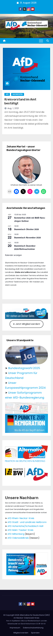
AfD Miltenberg (15, 534)
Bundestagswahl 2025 (24, 368)
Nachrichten (18, 94)
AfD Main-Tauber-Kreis (20, 530)
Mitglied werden (20, 632)
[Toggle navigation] (41, 41)
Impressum (15, 627)
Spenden (35, 632)
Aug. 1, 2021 (13, 108)
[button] (47, 40)
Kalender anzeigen (13, 255)
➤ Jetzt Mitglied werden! (26, 324)
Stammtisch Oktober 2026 (26, 229)
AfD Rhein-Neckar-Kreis (20, 518)
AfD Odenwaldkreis (18, 537)
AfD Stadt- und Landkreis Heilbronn (26, 522)
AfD (7, 94)
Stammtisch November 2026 (27, 237)
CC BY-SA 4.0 (41, 624)
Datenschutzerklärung (33, 627)
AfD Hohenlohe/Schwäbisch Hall (25, 526)
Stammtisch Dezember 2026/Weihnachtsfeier (24, 247)
